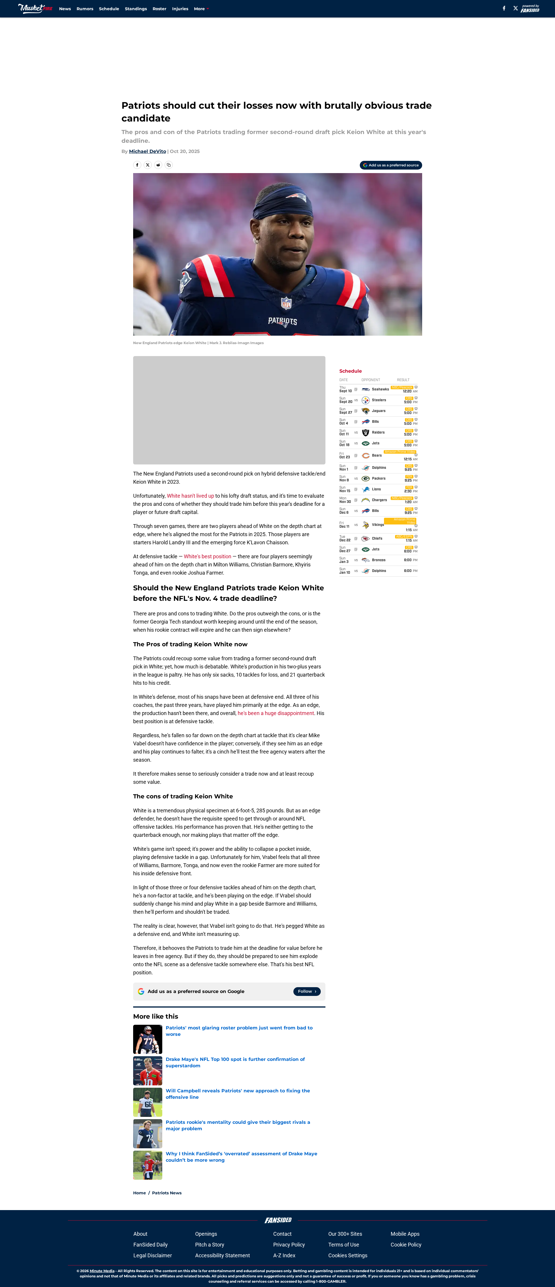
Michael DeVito (147, 151)
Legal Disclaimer (152, 1255)
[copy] (169, 165)
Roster (159, 8)
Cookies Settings (347, 1255)
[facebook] (504, 8)
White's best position (207, 556)
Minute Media (102, 1271)
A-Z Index (284, 1255)
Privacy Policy (289, 1245)
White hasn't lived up (190, 496)
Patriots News (167, 1193)
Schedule (109, 8)
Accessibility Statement (222, 1255)
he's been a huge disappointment (276, 713)
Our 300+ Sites (345, 1234)
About (140, 1234)
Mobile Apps (405, 1234)
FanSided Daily (150, 1245)
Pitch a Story (209, 1245)
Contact (282, 1234)
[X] (515, 8)
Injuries (180, 8)
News (65, 8)
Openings (206, 1234)
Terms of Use (343, 1245)
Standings (136, 8)
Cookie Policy (406, 1245)
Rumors (85, 8)
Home (139, 1193)
